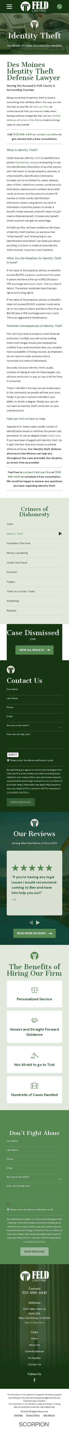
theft (38, 158)
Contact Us (34, 1364)
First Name (12, 689)
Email (9, 716)
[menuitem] (34, 524)
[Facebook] (34, 1380)
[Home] (34, 6)
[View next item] (38, 922)
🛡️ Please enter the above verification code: (30, 760)
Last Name (12, 698)
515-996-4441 (34, 1293)
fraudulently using (25, 162)
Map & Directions (34, 1322)
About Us (34, 1345)
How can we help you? (18, 734)
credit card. (54, 435)
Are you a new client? (18, 725)
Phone (10, 707)
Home (34, 1338)
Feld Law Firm (40, 106)
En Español (34, 1358)
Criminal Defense (34, 1351)
